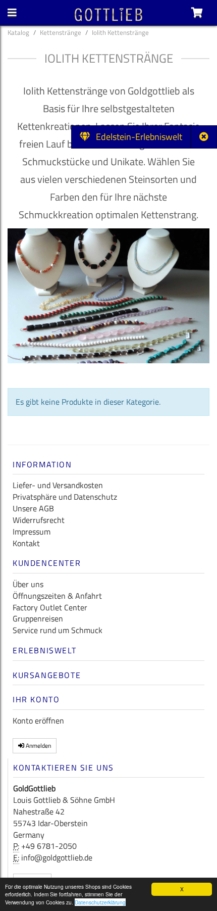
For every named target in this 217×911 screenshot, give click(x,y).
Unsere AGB (33, 508)
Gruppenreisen (38, 618)
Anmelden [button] (37, 745)
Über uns (28, 584)
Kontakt (26, 543)
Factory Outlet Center (50, 607)
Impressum (31, 531)
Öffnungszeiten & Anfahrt (57, 596)
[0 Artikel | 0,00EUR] (197, 13)
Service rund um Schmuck (57, 630)
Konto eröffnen (38, 720)
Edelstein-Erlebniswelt (136, 136)
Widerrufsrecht (39, 520)
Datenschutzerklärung (100, 902)
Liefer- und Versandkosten (58, 485)
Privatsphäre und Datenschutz (65, 497)
